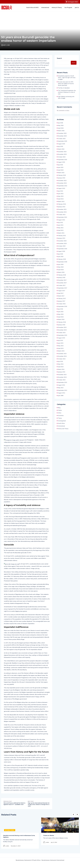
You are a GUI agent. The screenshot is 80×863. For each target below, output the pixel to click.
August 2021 (61, 220)
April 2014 (61, 366)
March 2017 (61, 296)
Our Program (68, 7)
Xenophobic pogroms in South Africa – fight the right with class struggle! (66, 77)
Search (59, 58)
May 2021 (60, 227)
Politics (60, 410)
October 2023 (61, 157)
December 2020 (62, 241)
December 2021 (62, 209)
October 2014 (61, 359)
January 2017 (61, 301)
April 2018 (61, 269)
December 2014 (62, 353)
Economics (61, 415)
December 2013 (62, 374)
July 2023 (60, 164)
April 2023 (61, 170)
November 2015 (62, 330)
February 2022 (62, 204)
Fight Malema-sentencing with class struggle (66, 97)
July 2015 (60, 340)
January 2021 (61, 238)
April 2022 (61, 199)
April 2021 (61, 230)
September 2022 (62, 185)
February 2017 (62, 298)
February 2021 (62, 235)
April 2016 (61, 317)
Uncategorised (62, 421)
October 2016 (61, 304)
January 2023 (61, 178)
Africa (59, 413)
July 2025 (60, 146)
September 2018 (62, 262)
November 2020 (62, 243)
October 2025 (61, 138)
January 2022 (61, 206)
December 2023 (62, 151)
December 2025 (62, 133)
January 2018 (61, 277)
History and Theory (63, 428)
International (45, 7)
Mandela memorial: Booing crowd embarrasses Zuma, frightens (19, 836)
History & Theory (57, 7)
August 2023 (61, 162)
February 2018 (62, 275)
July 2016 (60, 309)
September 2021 (62, 217)
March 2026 (61, 130)
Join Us (77, 7)
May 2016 (60, 314)
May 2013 (60, 387)
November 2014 (62, 356)
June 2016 (60, 311)
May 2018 (60, 267)
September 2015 (62, 335)
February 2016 (62, 322)
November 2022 (62, 183)
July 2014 (60, 361)
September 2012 (62, 390)
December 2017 (62, 280)
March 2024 (61, 149)
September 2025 (62, 141)
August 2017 (61, 290)
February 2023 (62, 175)
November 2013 (62, 377)
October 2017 (61, 285)
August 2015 (61, 338)
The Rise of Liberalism (64, 88)
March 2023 (61, 172)
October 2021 (61, 214)
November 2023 (62, 154)
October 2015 (61, 332)
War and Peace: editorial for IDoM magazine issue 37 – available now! (14, 803)
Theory (60, 418)
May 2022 (60, 196)
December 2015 (62, 327)
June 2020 (60, 256)
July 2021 (60, 222)
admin (7, 846)
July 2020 (60, 254)
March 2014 (61, 369)
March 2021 (61, 233)
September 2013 (62, 382)
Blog (59, 407)
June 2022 (60, 193)
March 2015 (61, 351)
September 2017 (62, 288)
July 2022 (60, 191)
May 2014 (60, 364)
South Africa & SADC (32, 7)
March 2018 (61, 272)
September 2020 (62, 248)
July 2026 (60, 123)
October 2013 (61, 380)
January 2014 (61, 372)
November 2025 (62, 136)
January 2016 (61, 324)
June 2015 (60, 343)
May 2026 (60, 125)
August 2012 (61, 393)
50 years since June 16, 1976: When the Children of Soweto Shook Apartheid (66, 83)
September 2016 (62, 306)
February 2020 (62, 259)
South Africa (61, 423)
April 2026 (61, 128)
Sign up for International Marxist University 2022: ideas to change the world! (38, 804)
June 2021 (60, 225)
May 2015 (60, 345)
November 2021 (62, 212)
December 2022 (62, 180)
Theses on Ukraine (48, 835)
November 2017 (62, 283)
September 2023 (62, 159)
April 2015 (61, 348)
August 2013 (61, 385)
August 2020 (61, 251)
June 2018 (60, 264)
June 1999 (60, 395)
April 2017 (61, 293)
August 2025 (61, 144)
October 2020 (61, 246)
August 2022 (61, 188)
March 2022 (61, 201)
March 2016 (61, 319)
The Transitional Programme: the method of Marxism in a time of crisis (67, 92)
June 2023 (60, 167)
